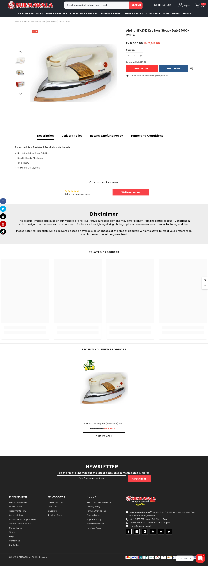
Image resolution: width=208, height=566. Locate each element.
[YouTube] (161, 531)
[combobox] (96, 5)
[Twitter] (169, 531)
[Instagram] (137, 531)
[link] (25, 327)
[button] (20, 51)
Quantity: (130, 50)
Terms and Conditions (147, 136)
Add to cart (141, 68)
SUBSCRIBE (139, 478)
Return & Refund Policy (106, 136)
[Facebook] (129, 531)
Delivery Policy (72, 136)
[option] (73, 73)
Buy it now (173, 68)
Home (18, 21)
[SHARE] (190, 68)
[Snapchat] (153, 531)
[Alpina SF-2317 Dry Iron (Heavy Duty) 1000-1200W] (104, 388)
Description (45, 136)
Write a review (130, 192)
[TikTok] (145, 531)
